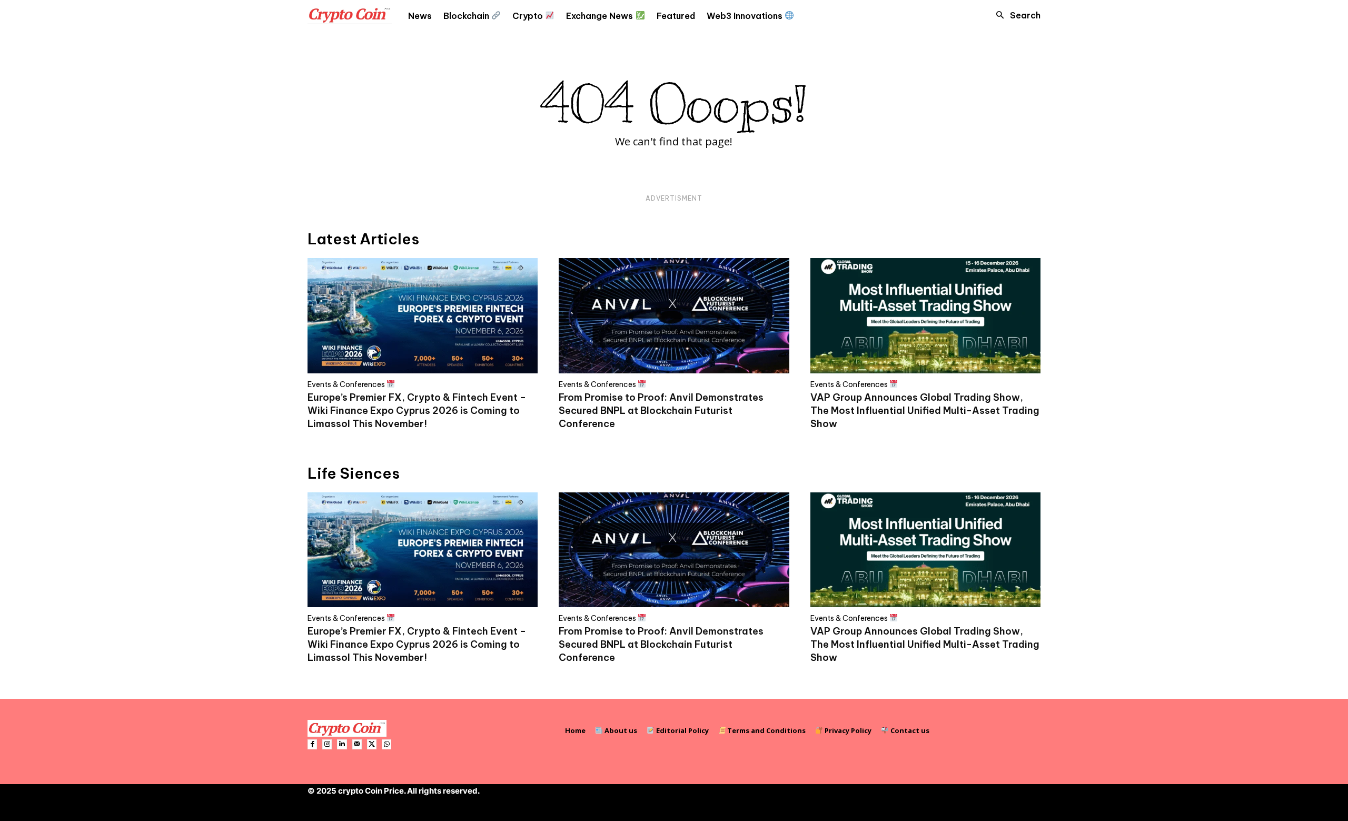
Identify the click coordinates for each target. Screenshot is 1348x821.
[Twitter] (371, 744)
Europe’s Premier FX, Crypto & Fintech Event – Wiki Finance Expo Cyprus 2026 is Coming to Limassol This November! (417, 410)
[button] (1015, 15)
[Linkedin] (341, 744)
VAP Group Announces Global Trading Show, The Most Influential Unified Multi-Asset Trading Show (924, 410)
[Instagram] (327, 744)
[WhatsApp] (386, 744)
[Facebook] (312, 744)
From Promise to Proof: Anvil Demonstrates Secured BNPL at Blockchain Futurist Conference (661, 410)
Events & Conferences (347, 384)
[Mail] (357, 744)
